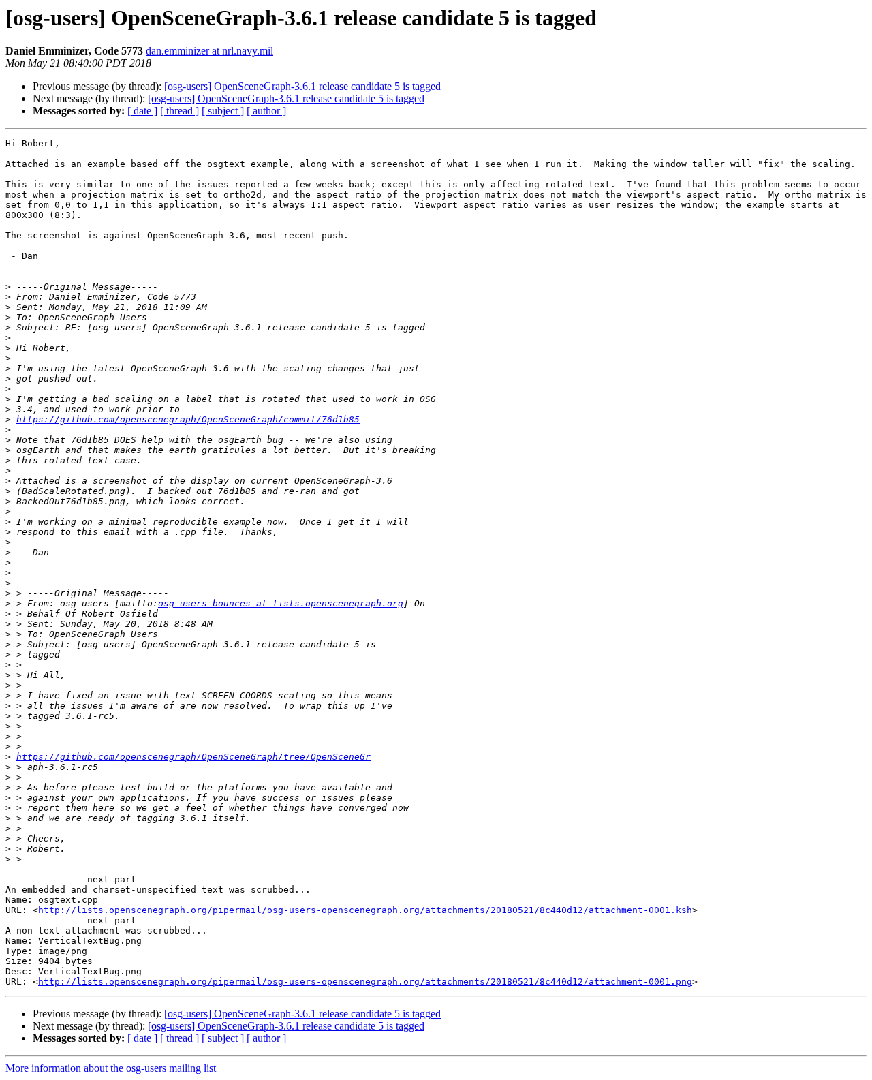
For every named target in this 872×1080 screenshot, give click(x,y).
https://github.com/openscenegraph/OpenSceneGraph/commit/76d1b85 (188, 419)
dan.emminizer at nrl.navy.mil (209, 51)
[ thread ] (179, 111)
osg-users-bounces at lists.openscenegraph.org (280, 603)
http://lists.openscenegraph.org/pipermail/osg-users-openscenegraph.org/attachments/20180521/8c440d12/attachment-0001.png (365, 981)
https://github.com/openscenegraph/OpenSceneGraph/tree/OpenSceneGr (193, 757)
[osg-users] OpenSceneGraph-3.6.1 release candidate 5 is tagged (302, 86)
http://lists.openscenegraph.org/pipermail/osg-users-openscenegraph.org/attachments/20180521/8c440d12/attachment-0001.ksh (365, 910)
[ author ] (266, 111)
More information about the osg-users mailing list (110, 1068)
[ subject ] (223, 111)
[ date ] (142, 111)
